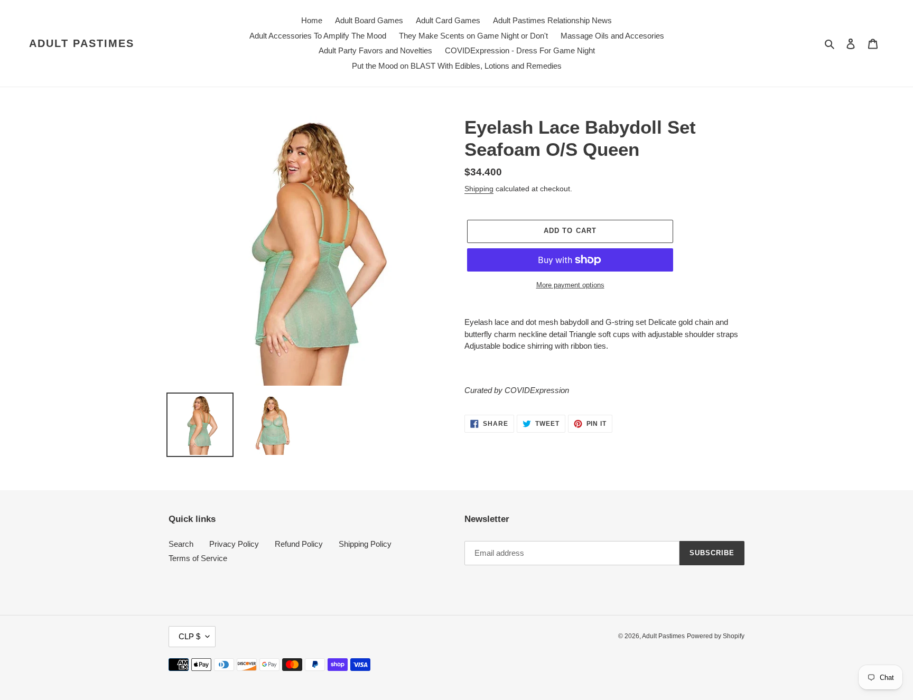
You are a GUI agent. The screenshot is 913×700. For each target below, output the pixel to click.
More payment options (570, 285)
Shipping (478, 188)
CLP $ (189, 636)
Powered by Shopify (715, 636)
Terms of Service (198, 558)
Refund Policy (299, 543)
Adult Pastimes (81, 43)
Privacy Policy (234, 543)
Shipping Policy (365, 543)
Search (181, 543)
